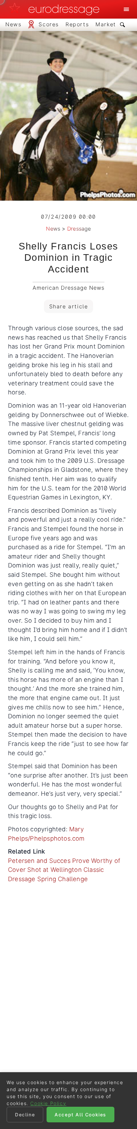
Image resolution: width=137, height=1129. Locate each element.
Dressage (79, 228)
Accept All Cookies (80, 1114)
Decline (25, 1114)
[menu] (126, 9)
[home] (56, 9)
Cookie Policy (48, 1103)
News (53, 228)
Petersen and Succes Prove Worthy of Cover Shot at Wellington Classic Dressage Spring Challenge (64, 869)
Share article (68, 306)
